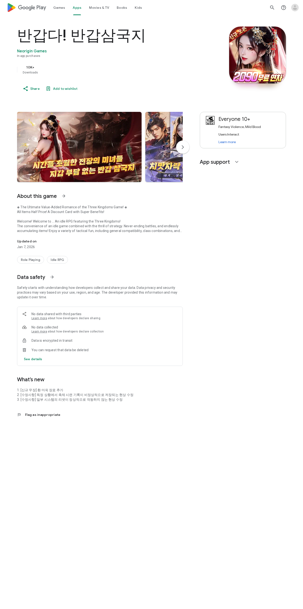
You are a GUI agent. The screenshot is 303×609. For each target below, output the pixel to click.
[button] (79, 147)
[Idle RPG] (57, 259)
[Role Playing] (30, 259)
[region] (111, 69)
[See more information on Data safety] (52, 277)
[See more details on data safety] (33, 359)
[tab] (59, 7)
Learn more (39, 318)
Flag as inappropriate (38, 415)
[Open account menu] (295, 7)
